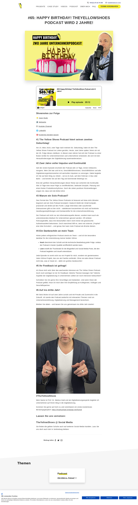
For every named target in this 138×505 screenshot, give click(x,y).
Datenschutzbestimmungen (72, 492)
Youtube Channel (45, 126)
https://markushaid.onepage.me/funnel (67, 410)
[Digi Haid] (20, 6)
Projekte (40, 6)
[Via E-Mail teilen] (61, 440)
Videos (64, 6)
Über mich (85, 6)
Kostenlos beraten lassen (49, 135)
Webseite (42, 122)
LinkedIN (42, 131)
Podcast (74, 6)
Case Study (52, 6)
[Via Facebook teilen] (55, 440)
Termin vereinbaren (109, 6)
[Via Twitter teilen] (58, 440)
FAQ (94, 6)
